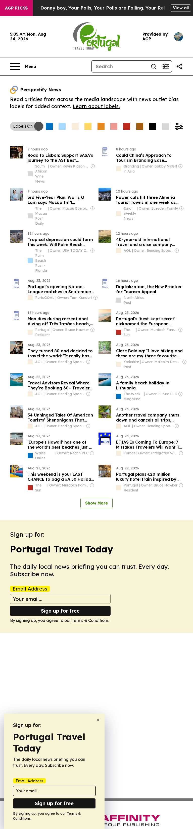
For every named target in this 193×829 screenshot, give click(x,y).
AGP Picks (16, 8)
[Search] (154, 66)
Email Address (30, 589)
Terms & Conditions (90, 620)
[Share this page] (179, 66)
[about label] (30, 173)
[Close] (98, 720)
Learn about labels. (96, 106)
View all (181, 7)
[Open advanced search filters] (166, 66)
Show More (96, 503)
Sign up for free (60, 611)
